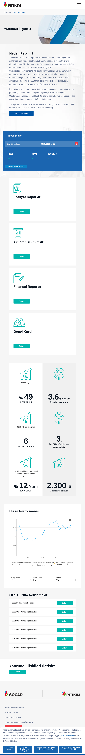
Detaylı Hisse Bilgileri (16, 166)
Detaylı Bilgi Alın (21, 113)
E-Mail (17, 672)
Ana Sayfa (7, 12)
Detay (21, 211)
